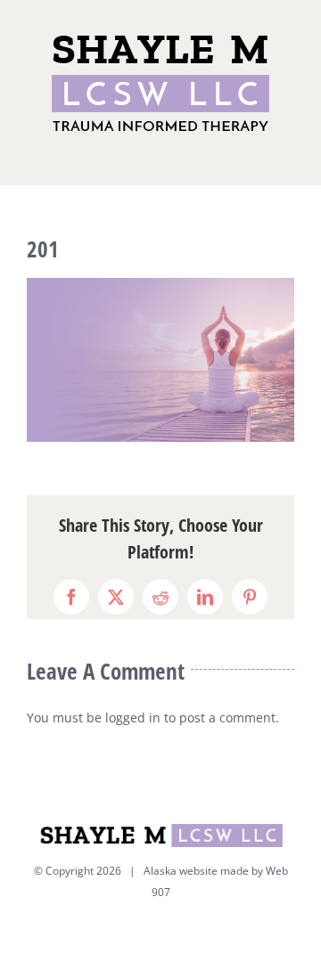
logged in (132, 717)
